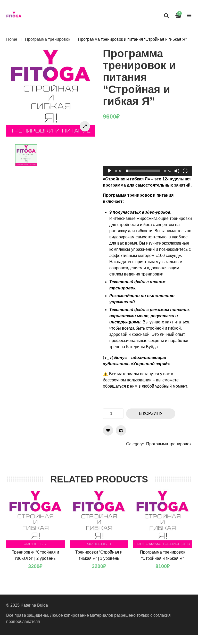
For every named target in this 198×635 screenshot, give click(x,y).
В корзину (150, 413)
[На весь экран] (185, 170)
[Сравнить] (121, 430)
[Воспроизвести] (109, 170)
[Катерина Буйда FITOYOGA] (14, 15)
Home (11, 39)
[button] (147, 151)
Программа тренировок (47, 39)
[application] (147, 151)
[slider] (143, 171)
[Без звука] (176, 170)
